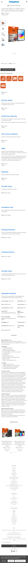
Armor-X (14, 522)
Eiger (14, 510)
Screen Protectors (14, 498)
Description (14, 335)
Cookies (14, 476)
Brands (14, 470)
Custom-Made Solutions (14, 477)
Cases (14, 497)
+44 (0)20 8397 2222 (14, 533)
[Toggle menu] (2, 2)
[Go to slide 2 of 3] (13, 452)
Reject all (11, 561)
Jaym (14, 513)
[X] (16, 551)
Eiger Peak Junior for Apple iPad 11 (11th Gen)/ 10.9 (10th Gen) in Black (19, 443)
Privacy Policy (14, 482)
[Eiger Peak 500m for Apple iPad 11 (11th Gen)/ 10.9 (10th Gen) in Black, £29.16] (7, 432)
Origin (14, 514)
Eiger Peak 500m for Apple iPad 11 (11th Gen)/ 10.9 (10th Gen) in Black (7, 443)
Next (25, 438)
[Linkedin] (11, 551)
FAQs (14, 480)
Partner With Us (14, 481)
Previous (1, 438)
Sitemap (14, 489)
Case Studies (14, 473)
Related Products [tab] (14, 422)
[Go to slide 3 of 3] (15, 452)
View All (14, 524)
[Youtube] (14, 551)
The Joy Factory (14, 517)
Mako (14, 515)
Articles (14, 469)
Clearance (14, 504)
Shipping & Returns (14, 484)
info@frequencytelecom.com (14, 534)
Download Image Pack (8, 69)
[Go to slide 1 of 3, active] (11, 452)
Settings (4, 561)
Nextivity (14, 518)
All (14, 495)
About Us (14, 467)
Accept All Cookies (20, 561)
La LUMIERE (14, 521)
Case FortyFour (14, 519)
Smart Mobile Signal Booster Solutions (14, 485)
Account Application (14, 488)
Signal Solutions (14, 502)
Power (14, 500)
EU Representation (14, 478)
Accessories (14, 501)
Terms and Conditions (14, 486)
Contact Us (14, 474)
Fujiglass (14, 511)
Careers (14, 471)
